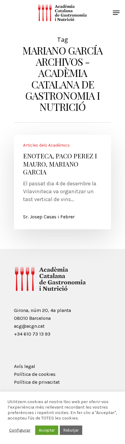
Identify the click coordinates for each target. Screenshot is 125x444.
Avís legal (24, 366)
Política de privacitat (37, 382)
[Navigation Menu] (116, 13)
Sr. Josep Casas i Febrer (49, 217)
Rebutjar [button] (71, 430)
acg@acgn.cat (29, 326)
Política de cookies (35, 374)
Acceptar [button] (47, 430)
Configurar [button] (20, 430)
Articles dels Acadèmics (46, 145)
